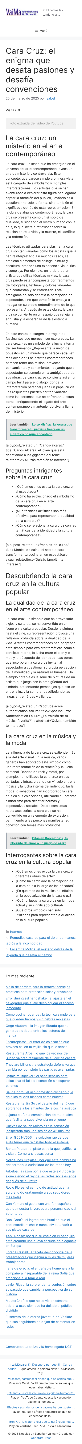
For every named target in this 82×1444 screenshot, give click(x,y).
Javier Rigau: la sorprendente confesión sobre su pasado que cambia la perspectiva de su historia (41, 1289)
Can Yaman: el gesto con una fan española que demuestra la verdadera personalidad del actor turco (41, 1208)
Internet (16, 932)
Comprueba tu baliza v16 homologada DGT (39, 1347)
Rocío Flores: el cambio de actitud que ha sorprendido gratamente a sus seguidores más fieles (38, 1192)
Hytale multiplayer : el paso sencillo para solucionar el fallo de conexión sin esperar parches (38, 1081)
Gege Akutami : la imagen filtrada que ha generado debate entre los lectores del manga (37, 1030)
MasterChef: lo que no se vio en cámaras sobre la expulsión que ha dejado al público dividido (39, 1305)
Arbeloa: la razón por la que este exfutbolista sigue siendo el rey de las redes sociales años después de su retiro (41, 1176)
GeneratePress (41, 1438)
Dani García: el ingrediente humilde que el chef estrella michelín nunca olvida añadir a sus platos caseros (39, 1224)
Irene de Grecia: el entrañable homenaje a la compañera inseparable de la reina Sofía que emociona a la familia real (40, 1273)
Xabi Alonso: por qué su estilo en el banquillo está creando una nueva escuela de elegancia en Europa (41, 1241)
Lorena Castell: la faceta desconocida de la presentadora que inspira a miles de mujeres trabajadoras (40, 1257)
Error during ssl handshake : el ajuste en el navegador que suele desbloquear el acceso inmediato (40, 1003)
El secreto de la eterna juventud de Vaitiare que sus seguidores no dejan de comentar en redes (40, 1321)
